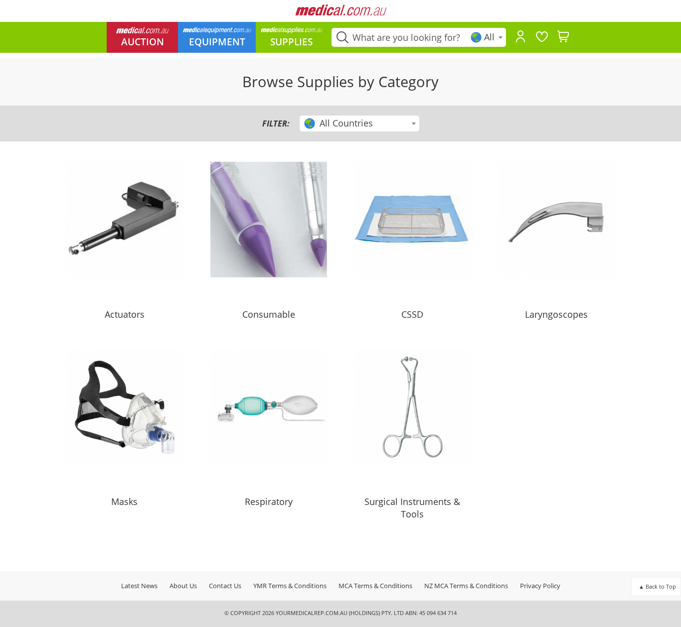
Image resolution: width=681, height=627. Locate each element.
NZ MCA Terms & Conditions (466, 585)
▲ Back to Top (657, 586)
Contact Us (225, 585)
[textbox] (487, 37)
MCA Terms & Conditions (375, 585)
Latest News (139, 585)
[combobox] (487, 37)
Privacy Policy (540, 585)
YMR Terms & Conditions (290, 585)
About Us (183, 585)
